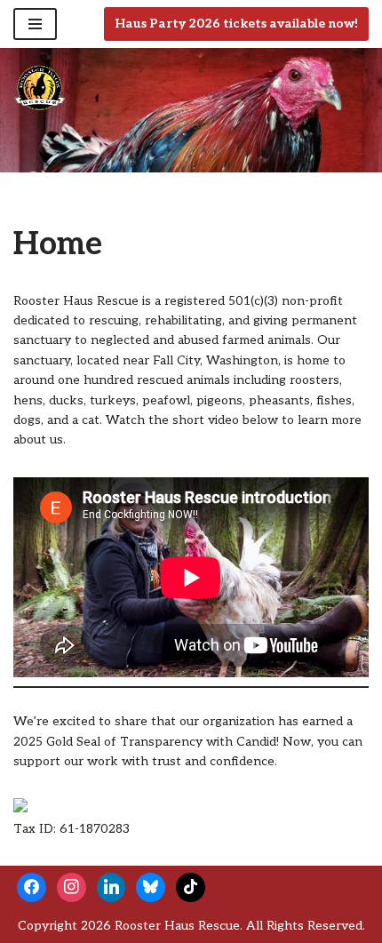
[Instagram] (71, 886)
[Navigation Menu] (35, 24)
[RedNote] (190, 886)
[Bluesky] (150, 886)
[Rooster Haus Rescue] (40, 88)
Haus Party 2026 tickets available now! (236, 23)
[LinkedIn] (111, 886)
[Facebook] (31, 886)
